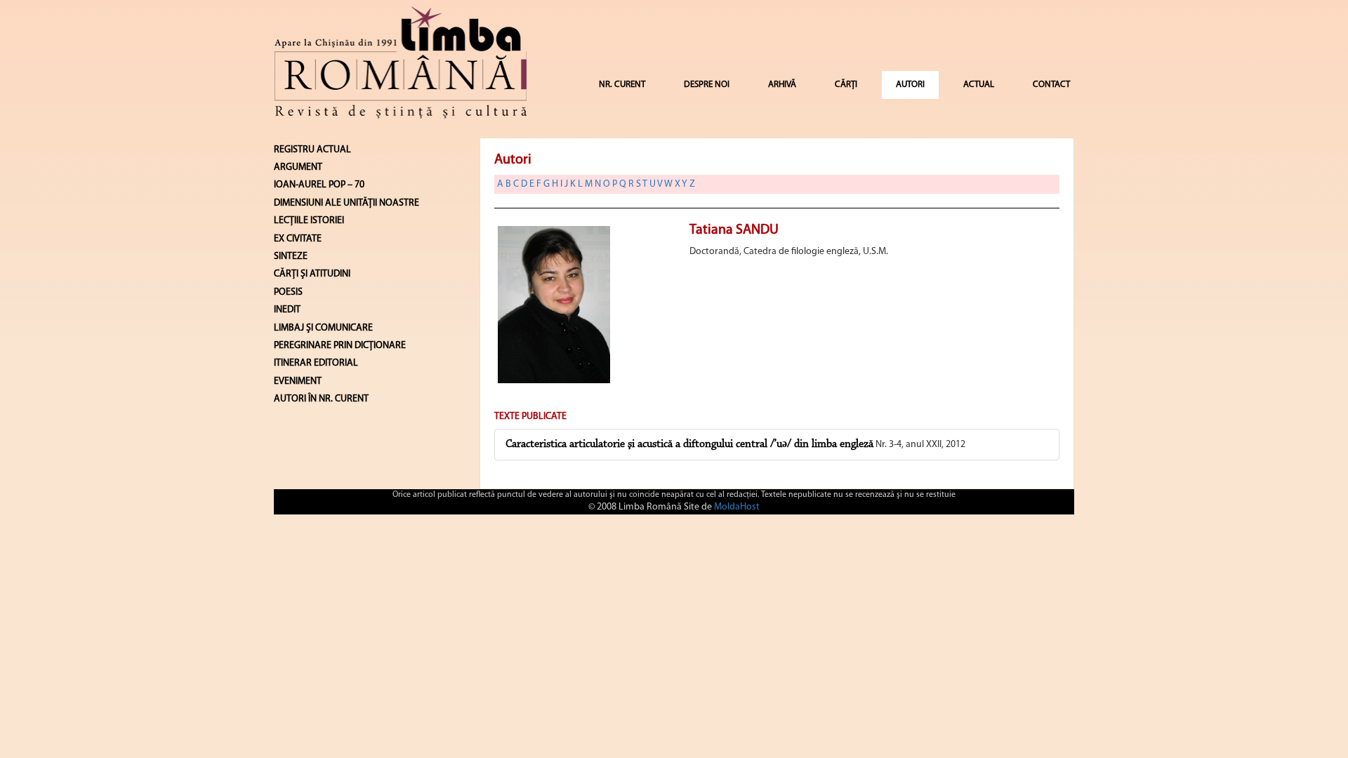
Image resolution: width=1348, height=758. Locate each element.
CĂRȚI (846, 84)
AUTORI (910, 84)
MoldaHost (737, 507)
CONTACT (1051, 84)
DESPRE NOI (706, 84)
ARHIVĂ (782, 84)
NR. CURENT (622, 84)
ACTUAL (978, 84)
